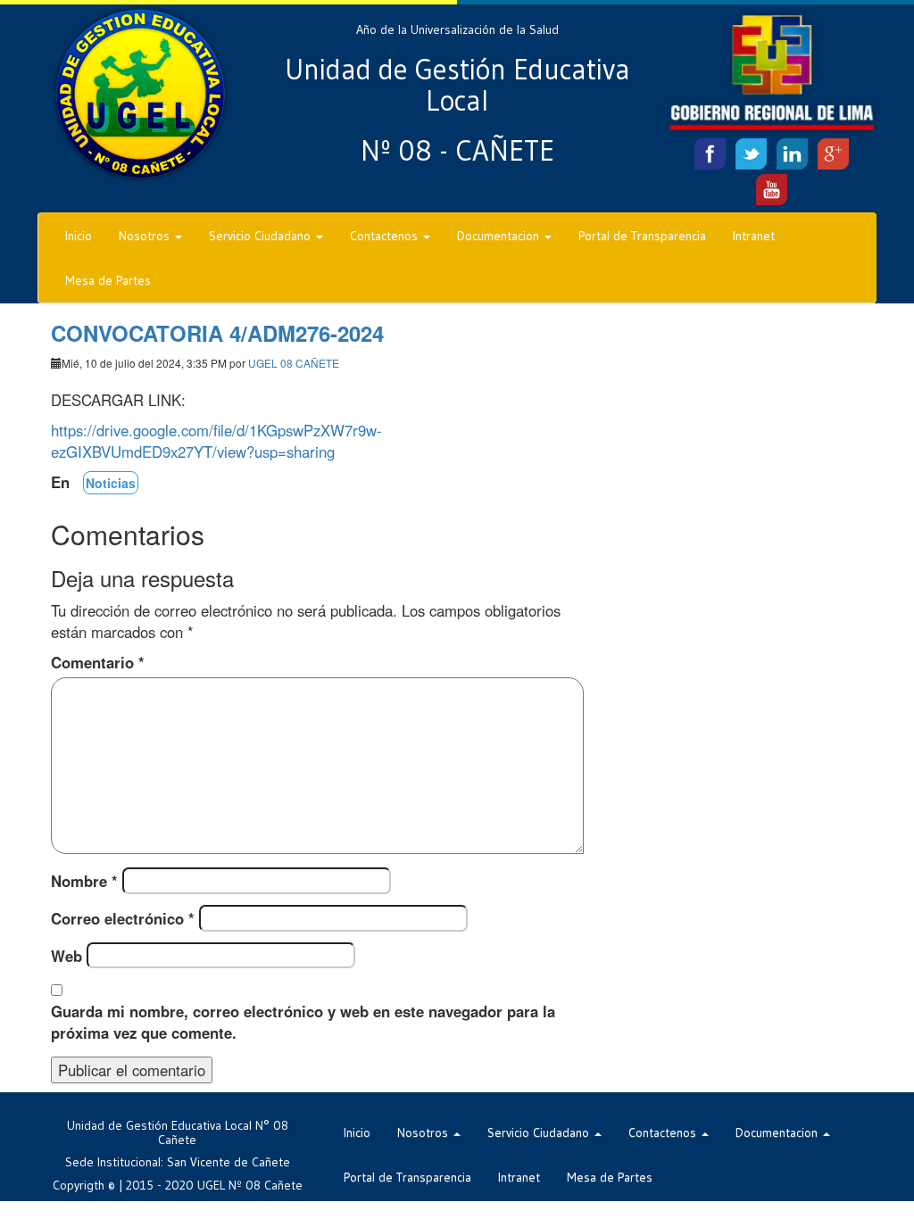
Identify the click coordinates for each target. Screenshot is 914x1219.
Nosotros (146, 236)
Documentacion (500, 236)
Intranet (754, 236)
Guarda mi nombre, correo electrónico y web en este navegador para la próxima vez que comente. (303, 1021)
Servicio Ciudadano (261, 236)
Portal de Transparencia (642, 236)
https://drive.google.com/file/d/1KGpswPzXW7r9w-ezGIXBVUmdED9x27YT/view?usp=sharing (216, 440)
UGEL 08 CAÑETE (293, 362)
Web (66, 955)
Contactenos (385, 236)
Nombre (84, 880)
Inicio (78, 236)
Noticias (111, 483)
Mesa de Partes (108, 280)
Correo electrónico (123, 918)
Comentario (98, 662)
